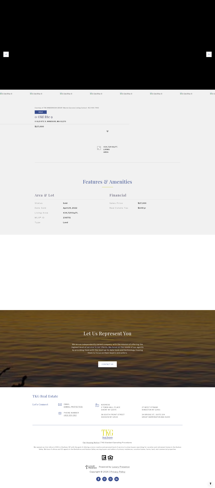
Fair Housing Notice (91, 443)
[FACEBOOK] (98, 479)
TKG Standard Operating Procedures (116, 443)
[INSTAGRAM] (104, 479)
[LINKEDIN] (116, 479)
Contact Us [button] (107, 364)
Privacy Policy (118, 472)
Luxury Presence (121, 467)
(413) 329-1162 (70, 415)
